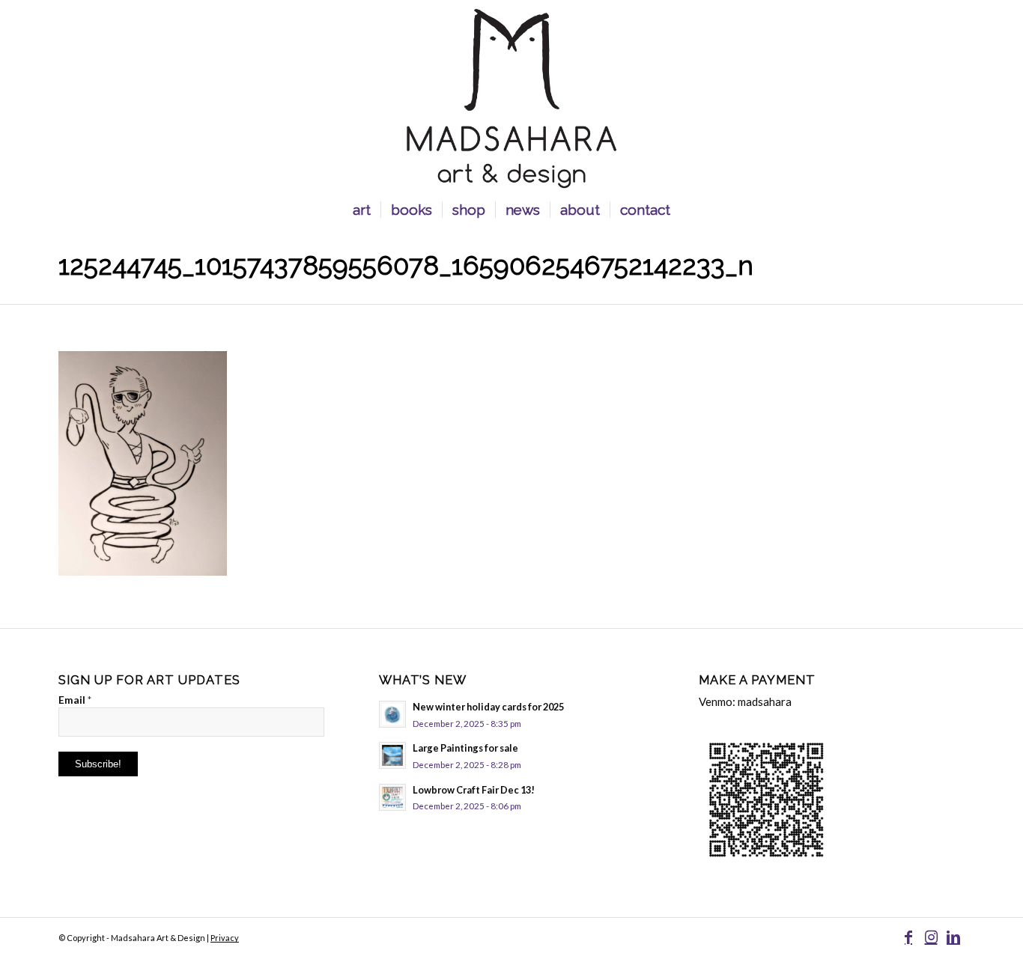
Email (74, 699)
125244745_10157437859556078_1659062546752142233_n (405, 265)
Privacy (224, 938)
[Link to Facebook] (908, 936)
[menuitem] (361, 209)
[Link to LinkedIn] (953, 936)
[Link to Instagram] (931, 936)
